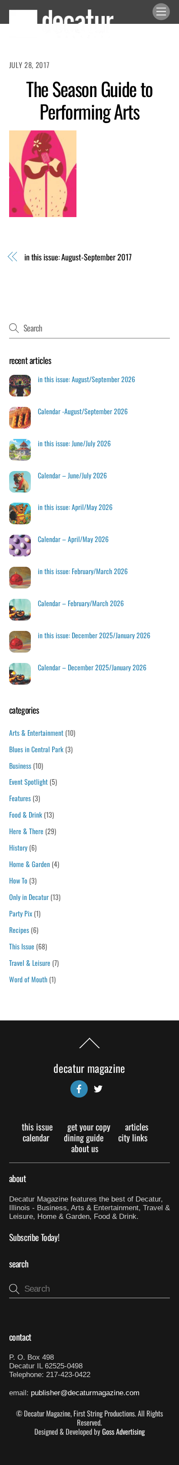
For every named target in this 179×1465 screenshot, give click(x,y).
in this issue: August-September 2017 (78, 257)
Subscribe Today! (34, 1237)
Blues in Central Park (36, 749)
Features (20, 798)
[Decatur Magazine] (61, 34)
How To (18, 880)
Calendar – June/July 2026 (72, 475)
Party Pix (20, 913)
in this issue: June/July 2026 (74, 443)
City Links (133, 1137)
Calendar (36, 1137)
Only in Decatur (29, 897)
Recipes (19, 930)
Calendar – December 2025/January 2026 (92, 667)
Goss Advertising (123, 1431)
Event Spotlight (28, 781)
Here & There (26, 831)
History (18, 847)
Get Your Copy (88, 1126)
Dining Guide (83, 1137)
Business (20, 765)
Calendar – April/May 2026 (73, 539)
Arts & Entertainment (36, 733)
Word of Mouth (28, 979)
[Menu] (161, 11)
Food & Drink (25, 814)
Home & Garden (29, 864)
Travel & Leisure (29, 963)
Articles (137, 1126)
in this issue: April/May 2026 (75, 507)
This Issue (21, 946)
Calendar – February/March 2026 (81, 603)
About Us (85, 1148)
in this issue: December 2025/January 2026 (94, 635)
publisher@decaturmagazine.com (85, 1393)
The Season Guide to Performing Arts (89, 100)
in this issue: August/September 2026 (86, 379)
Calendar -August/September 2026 (83, 411)
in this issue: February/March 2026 (83, 571)
